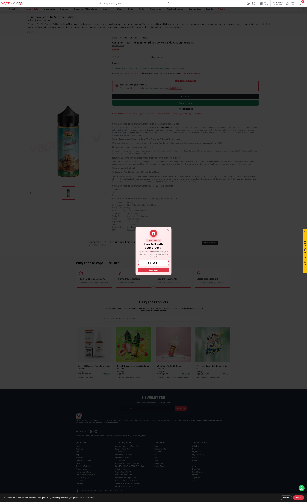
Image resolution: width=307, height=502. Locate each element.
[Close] (168, 230)
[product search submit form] (168, 3)
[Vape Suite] (12, 3)
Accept (298, 498)
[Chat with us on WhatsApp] (302, 488)
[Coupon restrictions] (161, 248)
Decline (286, 498)
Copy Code (153, 270)
